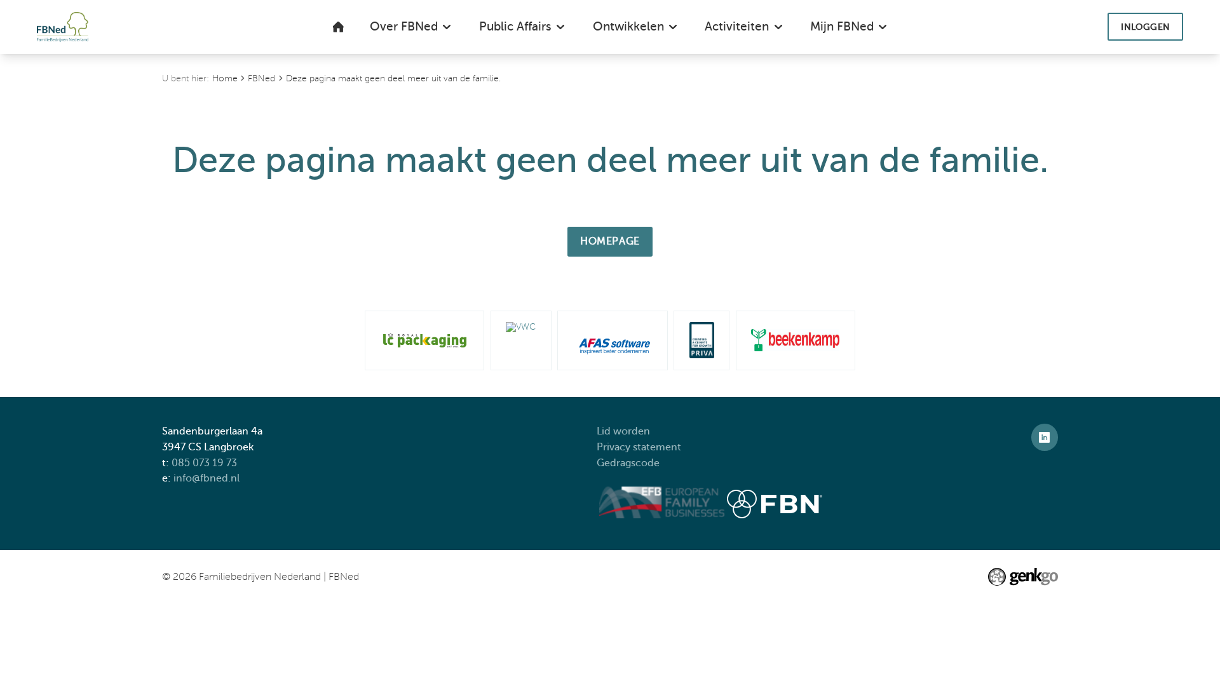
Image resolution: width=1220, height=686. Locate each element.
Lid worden (623, 431)
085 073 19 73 (204, 463)
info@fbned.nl (206, 478)
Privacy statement (640, 447)
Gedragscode (629, 463)
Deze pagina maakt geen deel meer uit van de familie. (393, 78)
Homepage (609, 241)
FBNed (261, 78)
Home (225, 78)
